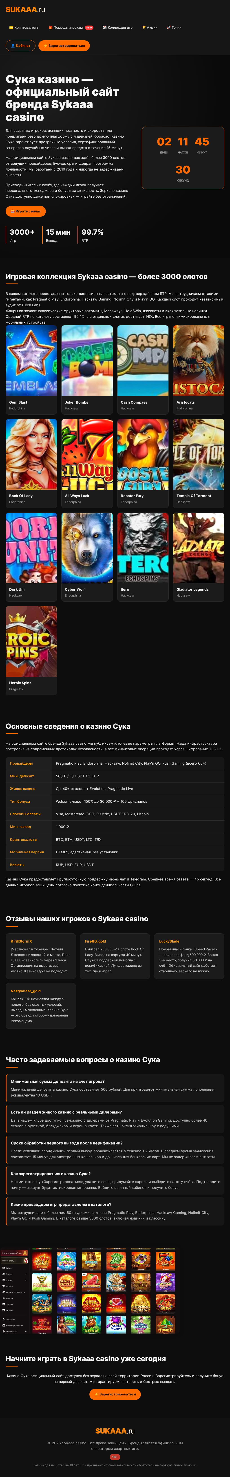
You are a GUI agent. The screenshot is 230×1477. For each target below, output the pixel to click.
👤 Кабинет (20, 45)
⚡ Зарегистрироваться (64, 45)
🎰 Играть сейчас (26, 211)
